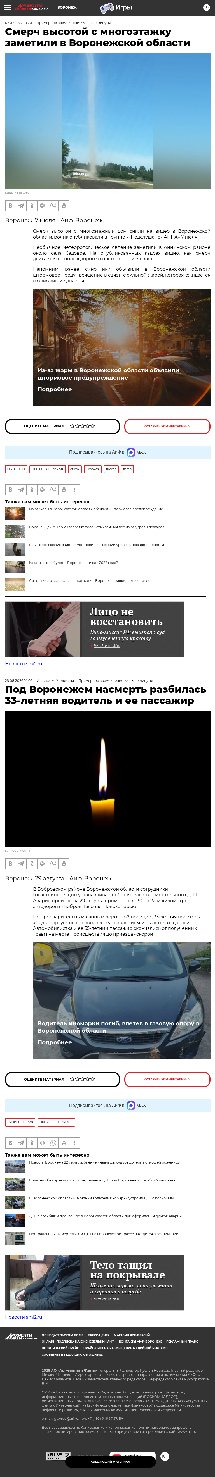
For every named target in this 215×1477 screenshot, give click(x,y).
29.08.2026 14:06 (18, 680)
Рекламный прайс (182, 1341)
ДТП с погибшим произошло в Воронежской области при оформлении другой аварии (105, 1216)
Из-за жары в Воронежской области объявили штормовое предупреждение (108, 374)
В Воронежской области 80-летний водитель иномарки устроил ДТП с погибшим (101, 1198)
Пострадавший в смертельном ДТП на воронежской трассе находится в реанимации (103, 1234)
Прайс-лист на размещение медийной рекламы (125, 1348)
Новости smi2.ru (23, 663)
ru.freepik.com (17, 850)
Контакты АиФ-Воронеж (140, 1341)
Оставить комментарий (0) (167, 426)
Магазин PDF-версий (132, 1335)
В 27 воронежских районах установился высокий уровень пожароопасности (96, 545)
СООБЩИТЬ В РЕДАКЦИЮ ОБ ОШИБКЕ (72, 1355)
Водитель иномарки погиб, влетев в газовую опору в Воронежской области (118, 1027)
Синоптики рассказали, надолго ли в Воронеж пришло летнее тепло (90, 580)
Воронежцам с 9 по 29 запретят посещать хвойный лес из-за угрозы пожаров (96, 527)
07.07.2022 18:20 (18, 23)
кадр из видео (17, 192)
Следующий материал (110, 1462)
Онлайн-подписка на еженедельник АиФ (78, 1341)
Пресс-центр (98, 1335)
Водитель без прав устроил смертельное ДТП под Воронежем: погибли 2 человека (102, 1180)
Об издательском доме (62, 1335)
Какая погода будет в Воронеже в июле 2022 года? (73, 563)
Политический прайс (60, 1348)
